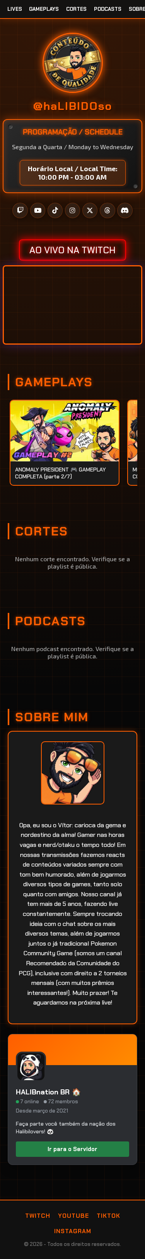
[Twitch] (20, 210)
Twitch (37, 1216)
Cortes (76, 9)
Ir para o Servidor (72, 1149)
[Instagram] (72, 210)
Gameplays (44, 9)
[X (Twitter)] (90, 210)
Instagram (72, 1231)
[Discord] (125, 210)
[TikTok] (55, 210)
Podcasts (107, 9)
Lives (14, 9)
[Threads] (107, 210)
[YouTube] (38, 210)
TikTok (108, 1216)
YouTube (73, 1216)
